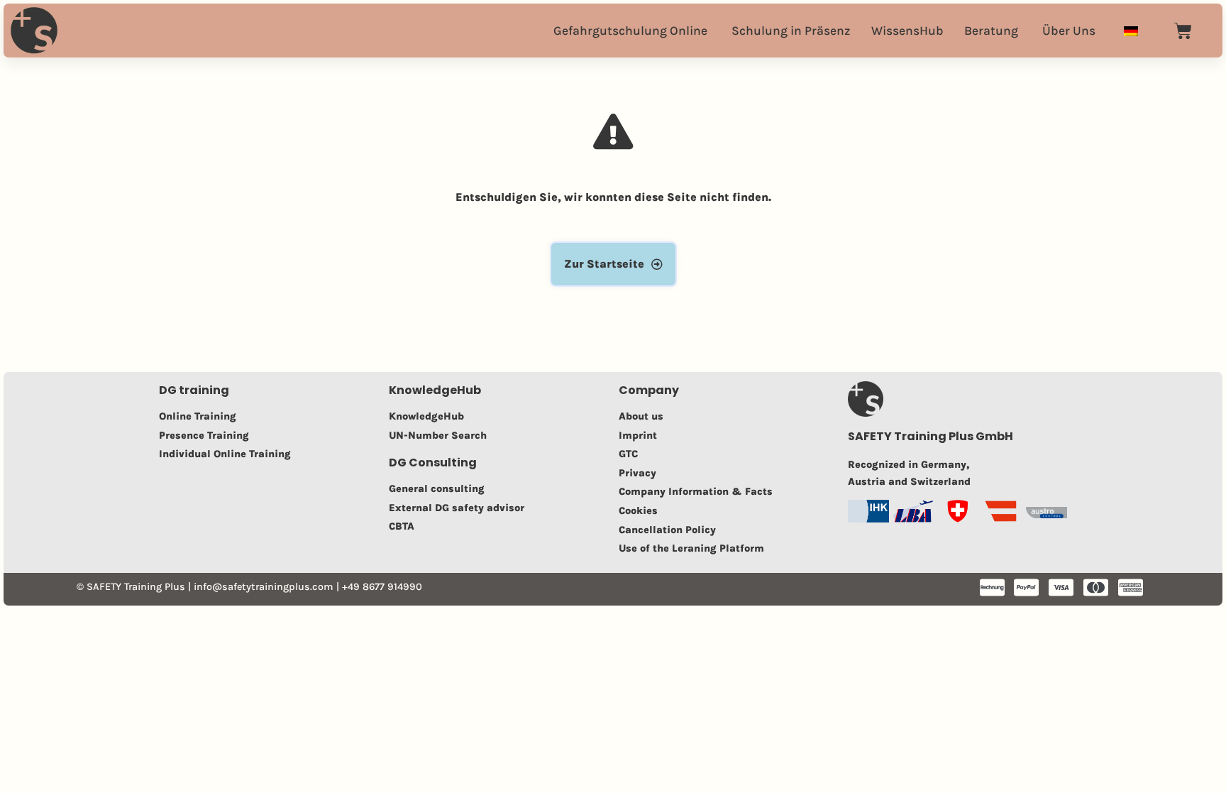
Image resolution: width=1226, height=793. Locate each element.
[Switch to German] (1131, 30)
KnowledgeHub (435, 390)
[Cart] (1183, 30)
